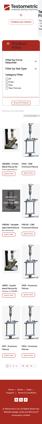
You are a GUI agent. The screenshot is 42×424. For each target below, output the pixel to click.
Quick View (9, 174)
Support (10, 393)
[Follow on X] (21, 400)
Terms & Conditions (27, 393)
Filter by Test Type (16, 68)
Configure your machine (21, 22)
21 (31, 366)
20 (27, 366)
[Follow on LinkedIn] (16, 400)
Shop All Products (21, 103)
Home (11, 390)
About (20, 390)
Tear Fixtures (15, 88)
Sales (29, 390)
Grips (11, 82)
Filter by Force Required (13, 61)
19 (23, 366)
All (10, 79)
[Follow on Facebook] (26, 400)
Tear (11, 85)
